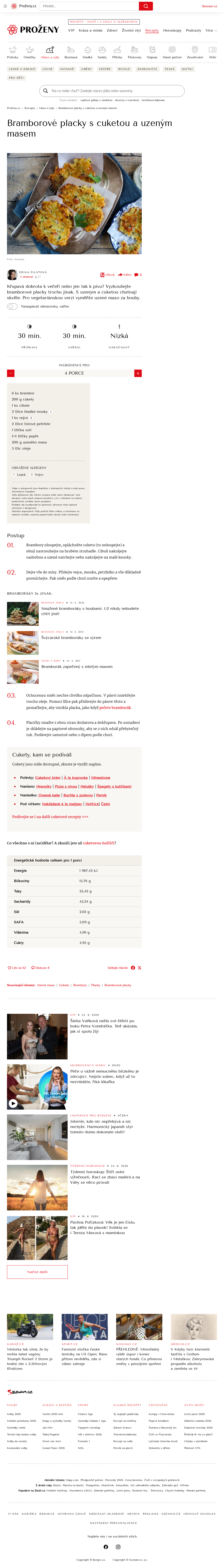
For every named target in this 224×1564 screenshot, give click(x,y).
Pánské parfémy (196, 1490)
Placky (95, 985)
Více (209, 30)
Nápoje (152, 57)
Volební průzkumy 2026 (21, 1420)
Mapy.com (72, 1480)
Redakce (47, 1513)
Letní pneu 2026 (194, 1414)
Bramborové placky (118, 985)
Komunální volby (17, 1448)
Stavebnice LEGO (80, 1490)
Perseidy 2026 (114, 1480)
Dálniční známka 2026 (197, 1420)
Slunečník (107, 1485)
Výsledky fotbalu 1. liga (92, 1420)
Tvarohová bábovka (124, 1434)
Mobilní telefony (57, 1490)
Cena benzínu (133, 1480)
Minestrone (100, 778)
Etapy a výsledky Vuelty (56, 1420)
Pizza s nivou (66, 786)
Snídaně (67, 69)
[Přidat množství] (138, 373)
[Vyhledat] (146, 6)
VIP (71, 30)
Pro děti (16, 78)
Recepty (152, 30)
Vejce (39, 475)
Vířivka (184, 1485)
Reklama (151, 1513)
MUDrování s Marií (88, 1065)
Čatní (105, 804)
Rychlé (124, 69)
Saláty (102, 57)
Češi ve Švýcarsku (160, 1434)
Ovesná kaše (49, 795)
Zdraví (112, 30)
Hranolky (43, 786)
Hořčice (92, 804)
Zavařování (195, 57)
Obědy (86, 69)
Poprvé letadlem (159, 1420)
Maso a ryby (50, 57)
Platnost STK (192, 1448)
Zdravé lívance (122, 1427)
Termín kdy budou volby (21, 1434)
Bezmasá (71, 57)
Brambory (80, 985)
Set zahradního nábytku (145, 1485)
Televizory (156, 1490)
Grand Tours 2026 (53, 1448)
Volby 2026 (14, 1414)
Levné (48, 69)
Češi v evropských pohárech (162, 1480)
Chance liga (85, 1414)
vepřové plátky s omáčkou (96, 100)
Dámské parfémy (104, 1490)
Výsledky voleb (16, 1427)
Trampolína (92, 1485)
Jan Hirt (47, 1427)
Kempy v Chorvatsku (161, 1414)
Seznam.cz (209, 6)
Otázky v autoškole (196, 1441)
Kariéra (29, 1513)
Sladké (88, 57)
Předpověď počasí (91, 1480)
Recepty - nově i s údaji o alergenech (104, 21)
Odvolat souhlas (200, 1513)
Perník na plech (123, 1448)
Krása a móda (90, 30)
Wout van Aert (51, 1441)
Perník (101, 795)
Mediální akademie (106, 1513)
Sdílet (127, 275)
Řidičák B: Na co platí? (198, 1434)
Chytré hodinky (174, 1490)
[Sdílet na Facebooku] (133, 968)
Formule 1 (84, 1441)
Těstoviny (135, 57)
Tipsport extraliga (89, 1427)
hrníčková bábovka (153, 100)
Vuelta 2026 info (52, 1414)
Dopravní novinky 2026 (198, 1427)
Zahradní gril (170, 1485)
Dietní (187, 69)
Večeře (105, 69)
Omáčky (30, 57)
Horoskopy (172, 30)
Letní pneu (123, 1490)
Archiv (133, 1513)
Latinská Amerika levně (163, 1441)
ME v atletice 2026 (90, 1434)
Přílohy (117, 57)
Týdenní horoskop (87, 1165)
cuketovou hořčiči (98, 843)
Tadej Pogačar (51, 1434)
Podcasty (193, 30)
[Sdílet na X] (139, 968)
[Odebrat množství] (10, 373)
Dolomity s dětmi (159, 1448)
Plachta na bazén (73, 1485)
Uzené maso (46, 985)
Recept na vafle (123, 1441)
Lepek (21, 475)
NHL (81, 1448)
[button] (74, 203)
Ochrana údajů (72, 1513)
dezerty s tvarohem (127, 100)
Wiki (212, 57)
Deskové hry (140, 1490)
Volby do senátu (17, 1441)
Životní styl (131, 30)
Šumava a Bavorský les (163, 1427)
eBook (110, 275)
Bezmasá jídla (52, 602)
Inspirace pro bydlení (91, 1115)
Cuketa (64, 985)
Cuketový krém (47, 778)
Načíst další (37, 1272)
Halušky (87, 786)
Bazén (57, 1485)
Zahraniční (148, 69)
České (170, 69)
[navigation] (5, 6)
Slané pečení (172, 57)
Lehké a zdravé (22, 69)
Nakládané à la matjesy (62, 804)
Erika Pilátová (33, 272)
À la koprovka (76, 778)
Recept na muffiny (124, 1420)
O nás (13, 1513)
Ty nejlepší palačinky (126, 1414)
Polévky (12, 57)
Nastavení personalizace (113, 1523)
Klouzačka (122, 1485)
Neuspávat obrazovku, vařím (45, 306)
